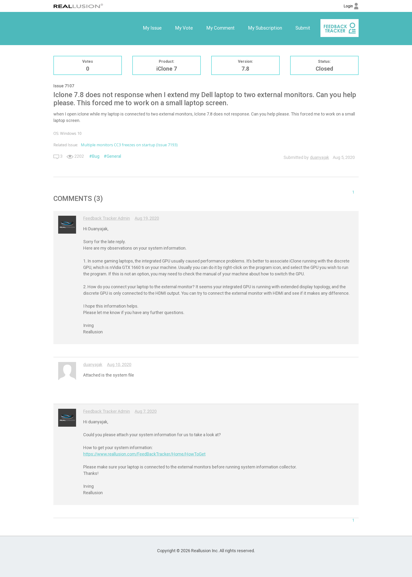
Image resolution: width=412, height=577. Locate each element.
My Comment (220, 28)
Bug (95, 156)
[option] (152, 28)
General (114, 156)
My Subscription (265, 28)
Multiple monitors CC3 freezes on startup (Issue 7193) (129, 144)
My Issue (152, 28)
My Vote (184, 28)
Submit (302, 28)
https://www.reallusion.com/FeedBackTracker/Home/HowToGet (144, 453)
